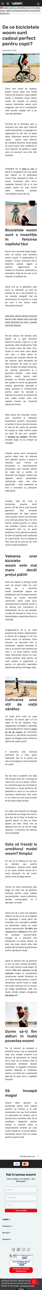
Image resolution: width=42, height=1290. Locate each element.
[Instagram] (23, 1249)
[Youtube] (29, 1249)
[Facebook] (13, 1249)
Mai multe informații (27, 1286)
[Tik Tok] (18, 1249)
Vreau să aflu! (21, 1210)
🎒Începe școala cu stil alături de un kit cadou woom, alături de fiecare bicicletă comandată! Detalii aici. (20, 10)
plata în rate (28, 169)
